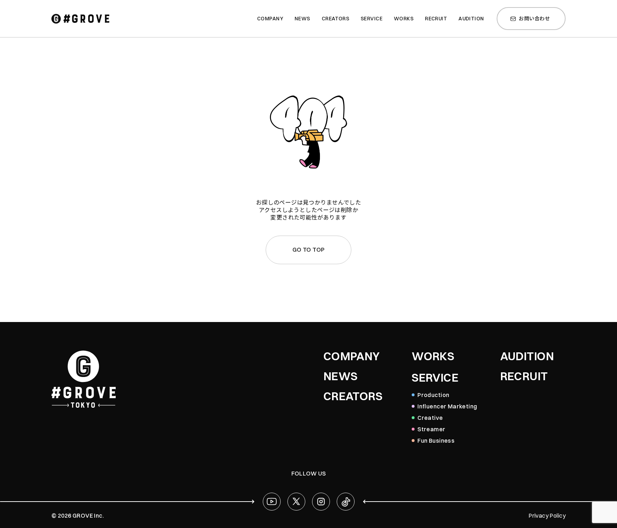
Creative (430, 418)
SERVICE (435, 377)
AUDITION (527, 356)
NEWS (340, 376)
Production (433, 395)
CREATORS (352, 396)
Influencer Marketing (447, 406)
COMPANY (351, 356)
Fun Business (436, 440)
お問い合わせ (534, 18)
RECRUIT (524, 376)
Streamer (431, 429)
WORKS (433, 356)
